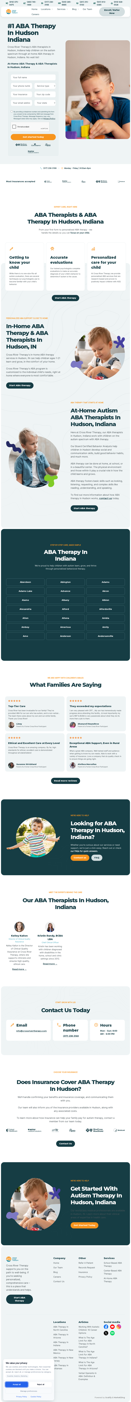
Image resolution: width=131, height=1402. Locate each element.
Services (61, 9)
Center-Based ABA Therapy (113, 1272)
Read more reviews (65, 781)
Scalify (108, 1397)
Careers (35, 14)
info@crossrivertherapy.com (31, 1031)
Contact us (80, 857)
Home (34, 9)
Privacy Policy (49, 119)
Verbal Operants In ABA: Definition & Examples (87, 1376)
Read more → (19, 969)
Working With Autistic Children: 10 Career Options (89, 1329)
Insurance (83, 1272)
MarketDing (119, 1397)
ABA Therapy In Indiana (60, 1344)
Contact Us (65, 1143)
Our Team (87, 9)
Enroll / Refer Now (112, 11)
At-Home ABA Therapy (110, 1280)
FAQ (96, 857)
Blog (55, 1272)
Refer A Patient (86, 1263)
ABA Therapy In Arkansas (60, 1367)
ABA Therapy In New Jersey (63, 1359)
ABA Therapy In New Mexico (63, 1351)
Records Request (87, 1267)
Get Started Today (84, 1225)
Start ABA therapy (65, 298)
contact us (105, 498)
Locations (45, 9)
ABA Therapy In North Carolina (60, 1328)
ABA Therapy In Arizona (60, 1336)
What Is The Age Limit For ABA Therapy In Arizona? (88, 1365)
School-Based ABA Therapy (113, 1264)
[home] (12, 11)
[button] (47, 9)
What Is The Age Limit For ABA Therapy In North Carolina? (87, 1342)
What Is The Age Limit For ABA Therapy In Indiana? (88, 1354)
